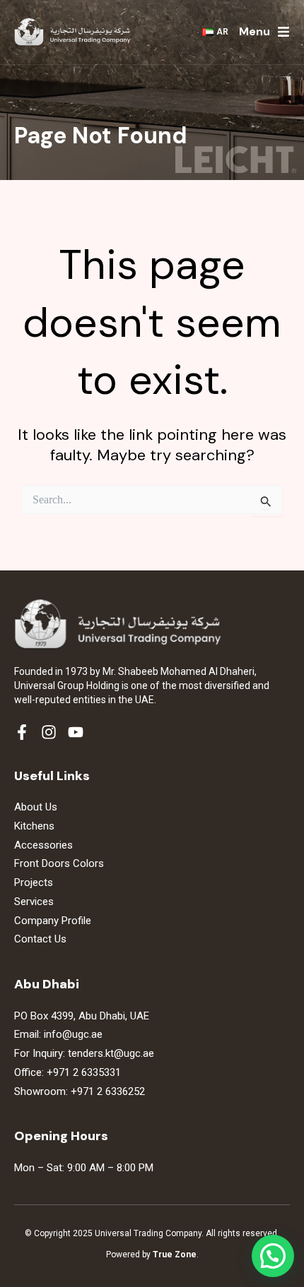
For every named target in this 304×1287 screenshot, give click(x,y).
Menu (254, 31)
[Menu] (283, 31)
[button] (273, 1256)
